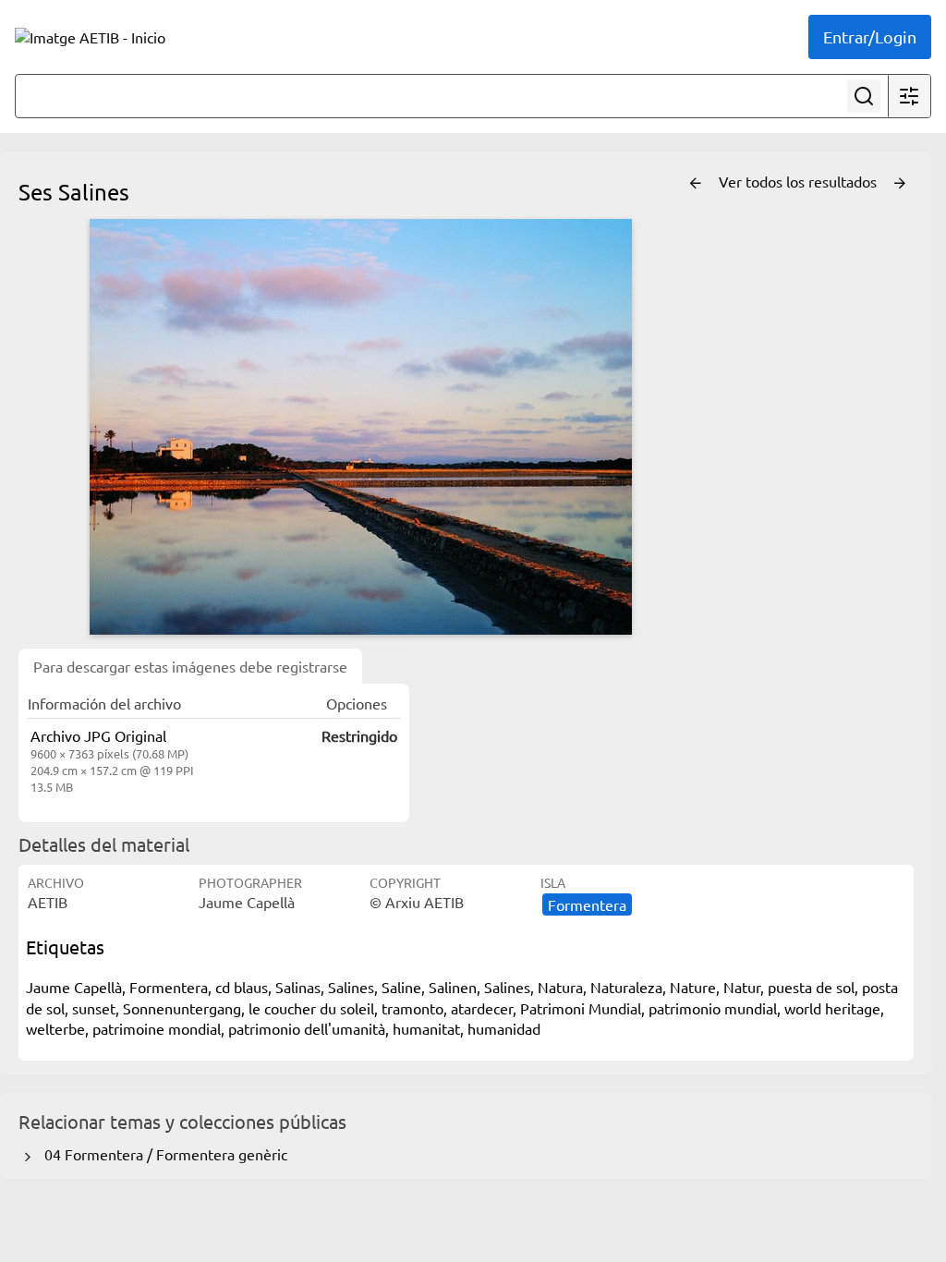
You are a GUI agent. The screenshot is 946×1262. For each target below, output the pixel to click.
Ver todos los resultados (799, 181)
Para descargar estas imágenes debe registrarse (190, 666)
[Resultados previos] (696, 184)
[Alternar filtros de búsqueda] (909, 96)
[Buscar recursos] (863, 96)
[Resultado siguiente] (900, 184)
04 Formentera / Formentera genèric (162, 1154)
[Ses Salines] (360, 427)
